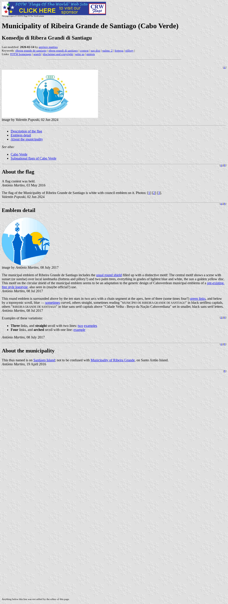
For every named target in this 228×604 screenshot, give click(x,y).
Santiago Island (44, 360)
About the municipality (27, 139)
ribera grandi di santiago (63, 50)
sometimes (52, 302)
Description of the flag (26, 131)
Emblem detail (21, 135)
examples (90, 326)
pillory (129, 50)
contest (84, 50)
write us (79, 54)
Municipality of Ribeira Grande (113, 360)
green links (198, 298)
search (37, 54)
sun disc (95, 50)
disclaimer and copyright (58, 54)
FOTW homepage (20, 54)
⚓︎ (225, 67)
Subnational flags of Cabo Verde (33, 158)
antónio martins (48, 47)
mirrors (90, 54)
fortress (119, 50)
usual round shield (109, 275)
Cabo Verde (19, 154)
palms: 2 (107, 50)
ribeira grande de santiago (31, 50)
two (80, 326)
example (79, 330)
